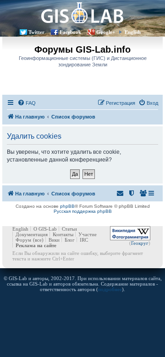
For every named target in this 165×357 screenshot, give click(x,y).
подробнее (110, 289)
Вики (54, 240)
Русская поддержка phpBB (83, 211)
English (133, 32)
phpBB (67, 206)
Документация (32, 234)
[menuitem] (26, 102)
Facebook (70, 32)
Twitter (36, 32)
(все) (38, 240)
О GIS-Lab (45, 229)
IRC (84, 240)
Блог (70, 240)
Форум (23, 240)
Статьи (69, 229)
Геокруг (139, 243)
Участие (87, 234)
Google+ (105, 32)
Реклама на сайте (36, 245)
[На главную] (82, 12)
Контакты (63, 234)
